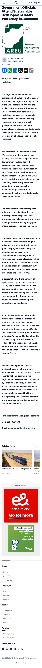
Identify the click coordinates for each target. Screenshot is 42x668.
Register (37, 2)
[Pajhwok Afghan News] (16, 3)
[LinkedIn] (22, 649)
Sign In (29, 2)
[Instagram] (14, 649)
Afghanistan (12, 94)
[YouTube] (11, 649)
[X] (7, 649)
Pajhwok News (17, 58)
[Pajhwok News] (4, 60)
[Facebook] (3, 649)
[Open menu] (4, 2)
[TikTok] (18, 649)
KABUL (5, 79)
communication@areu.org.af (22, 428)
